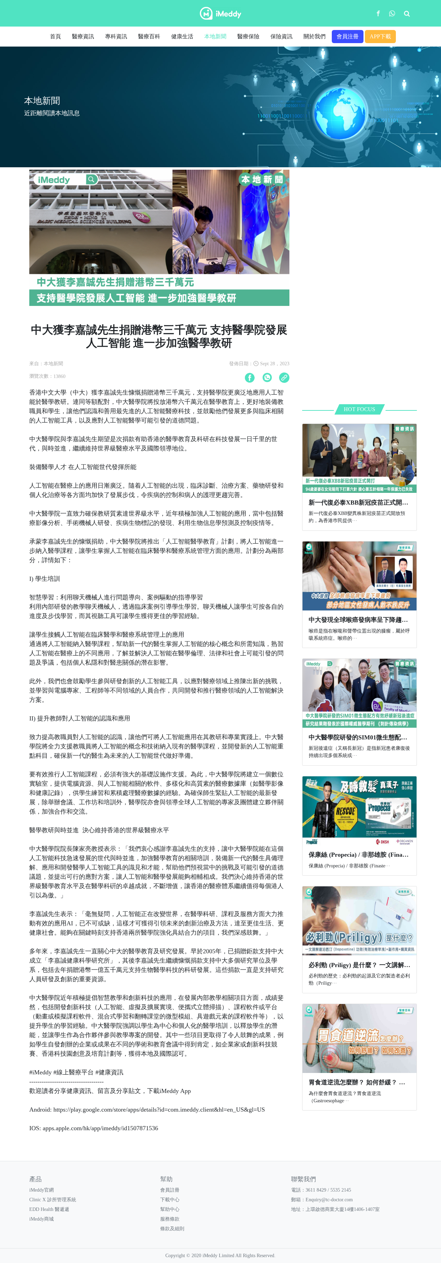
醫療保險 (248, 36)
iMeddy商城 (41, 1219)
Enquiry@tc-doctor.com (329, 1199)
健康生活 (182, 36)
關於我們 (315, 36)
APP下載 (380, 36)
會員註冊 (170, 1190)
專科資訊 (116, 36)
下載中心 (170, 1199)
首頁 (55, 36)
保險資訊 (281, 36)
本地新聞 (215, 36)
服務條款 (170, 1219)
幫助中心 (170, 1209)
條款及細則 (172, 1228)
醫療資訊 (83, 36)
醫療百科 (149, 36)
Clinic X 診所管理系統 (52, 1199)
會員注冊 (348, 36)
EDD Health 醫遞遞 (49, 1209)
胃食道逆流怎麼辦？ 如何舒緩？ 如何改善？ (369, 1082)
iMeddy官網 (41, 1190)
